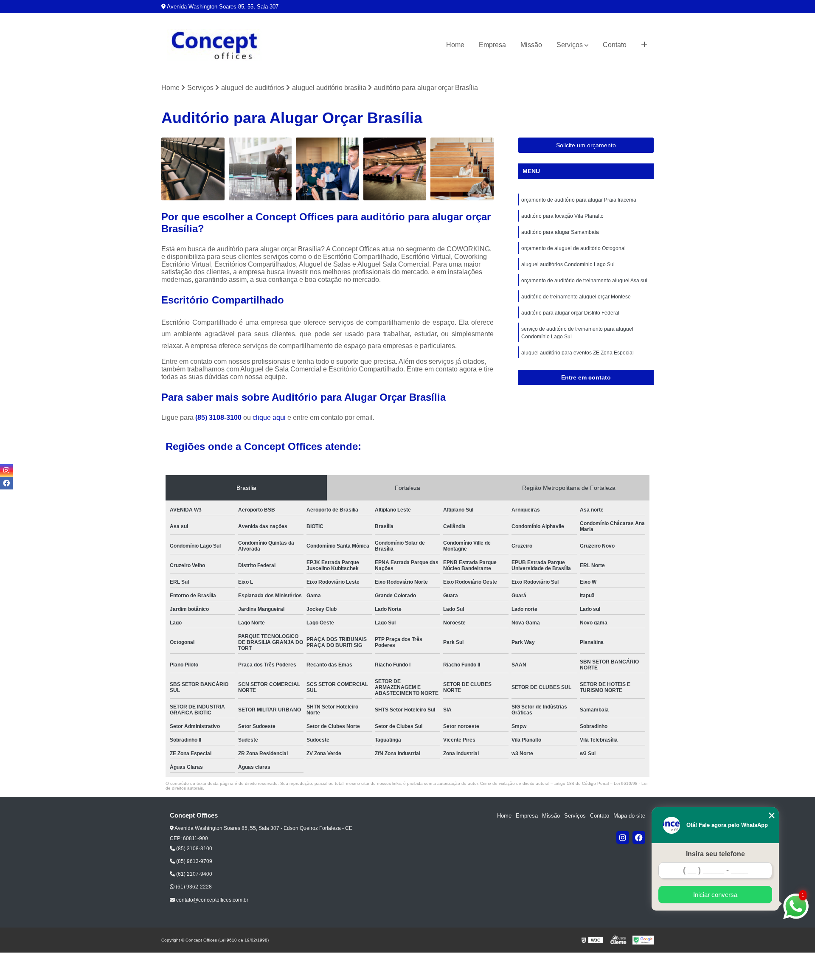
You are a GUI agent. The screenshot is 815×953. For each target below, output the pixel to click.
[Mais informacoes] (644, 45)
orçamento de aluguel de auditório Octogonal (573, 248)
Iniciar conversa (715, 894)
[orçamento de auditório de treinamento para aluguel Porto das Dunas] (462, 169)
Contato (615, 44)
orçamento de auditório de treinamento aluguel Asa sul (584, 281)
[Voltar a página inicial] (214, 45)
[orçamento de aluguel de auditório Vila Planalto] (260, 169)
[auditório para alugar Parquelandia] (395, 169)
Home (455, 44)
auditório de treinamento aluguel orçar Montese (576, 297)
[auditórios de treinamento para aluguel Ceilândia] (193, 169)
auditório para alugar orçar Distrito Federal (570, 313)
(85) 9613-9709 (193, 861)
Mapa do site (629, 815)
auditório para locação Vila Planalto (562, 216)
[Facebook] (638, 837)
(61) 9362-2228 (193, 887)
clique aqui (269, 417)
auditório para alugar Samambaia (560, 232)
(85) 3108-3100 (219, 417)
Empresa (492, 44)
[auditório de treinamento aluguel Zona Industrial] (327, 169)
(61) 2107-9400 (193, 874)
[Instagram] (622, 837)
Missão (531, 44)
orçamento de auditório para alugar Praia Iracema (578, 200)
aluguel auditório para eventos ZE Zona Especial (577, 353)
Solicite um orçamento (586, 145)
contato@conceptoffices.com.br (211, 900)
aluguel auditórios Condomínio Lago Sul (568, 264)
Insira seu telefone (715, 853)
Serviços (569, 44)
